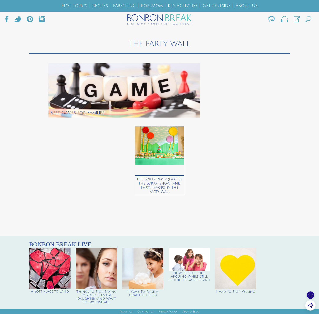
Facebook (8, 20)
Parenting (124, 5)
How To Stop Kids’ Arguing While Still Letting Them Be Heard (189, 276)
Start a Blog (191, 311)
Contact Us (145, 311)
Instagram (42, 20)
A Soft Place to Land (50, 291)
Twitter (18, 20)
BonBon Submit (296, 20)
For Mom (152, 5)
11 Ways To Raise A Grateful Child (142, 293)
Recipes (100, 5)
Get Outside (216, 5)
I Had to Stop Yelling (235, 291)
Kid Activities (182, 5)
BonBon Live (284, 20)
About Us (246, 5)
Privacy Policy (168, 311)
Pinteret (30, 20)
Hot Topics (74, 5)
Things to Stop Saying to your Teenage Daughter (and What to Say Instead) (96, 297)
